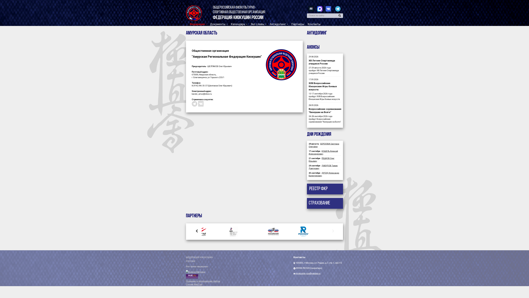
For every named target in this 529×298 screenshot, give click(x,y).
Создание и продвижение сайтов (203, 281)
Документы (218, 24)
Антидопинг (278, 24)
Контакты (314, 24)
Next (332, 231)
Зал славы (258, 24)
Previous (197, 231)
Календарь (238, 24)
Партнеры (297, 24)
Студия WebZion (194, 284)
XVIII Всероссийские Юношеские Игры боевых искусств (323, 86)
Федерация (197, 24)
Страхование (319, 203)
